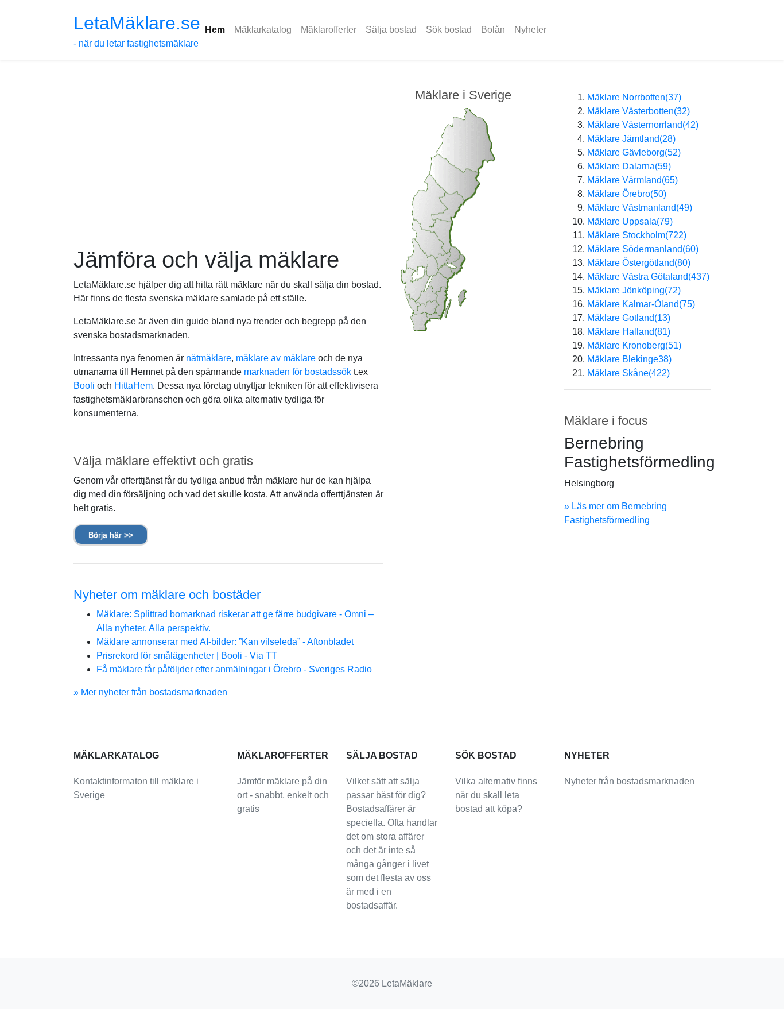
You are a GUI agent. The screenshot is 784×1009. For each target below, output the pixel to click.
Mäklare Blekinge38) (629, 359)
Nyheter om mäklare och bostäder (167, 594)
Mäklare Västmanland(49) (639, 207)
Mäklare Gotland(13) (628, 318)
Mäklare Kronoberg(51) (634, 345)
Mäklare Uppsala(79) (630, 221)
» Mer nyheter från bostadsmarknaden (150, 692)
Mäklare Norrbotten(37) (634, 97)
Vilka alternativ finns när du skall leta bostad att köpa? (496, 795)
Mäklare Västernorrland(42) (642, 125)
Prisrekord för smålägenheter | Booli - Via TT (186, 655)
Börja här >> (110, 534)
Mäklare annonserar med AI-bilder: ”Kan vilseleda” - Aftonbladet (225, 642)
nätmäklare (208, 358)
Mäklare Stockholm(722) (636, 235)
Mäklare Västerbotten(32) (638, 111)
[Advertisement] (228, 159)
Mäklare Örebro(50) (626, 194)
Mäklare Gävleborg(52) (634, 152)
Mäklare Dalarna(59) (629, 166)
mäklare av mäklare (276, 358)
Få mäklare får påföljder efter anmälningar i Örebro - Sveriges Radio (234, 669)
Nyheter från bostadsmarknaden (629, 781)
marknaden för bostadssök (297, 372)
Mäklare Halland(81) (628, 332)
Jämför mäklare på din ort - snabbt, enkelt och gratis (283, 795)
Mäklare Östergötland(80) (638, 263)
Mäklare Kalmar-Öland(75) (641, 304)
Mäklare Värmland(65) (632, 180)
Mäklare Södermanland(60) (642, 249)
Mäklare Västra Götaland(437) (648, 276)
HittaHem (133, 386)
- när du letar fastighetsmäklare (136, 30)
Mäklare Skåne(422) (628, 373)
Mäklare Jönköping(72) (634, 290)
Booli (84, 386)
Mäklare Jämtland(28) (631, 139)
